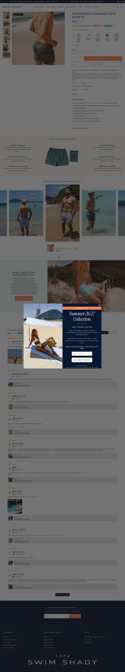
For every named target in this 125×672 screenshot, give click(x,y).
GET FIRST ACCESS (82, 360)
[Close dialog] (100, 305)
